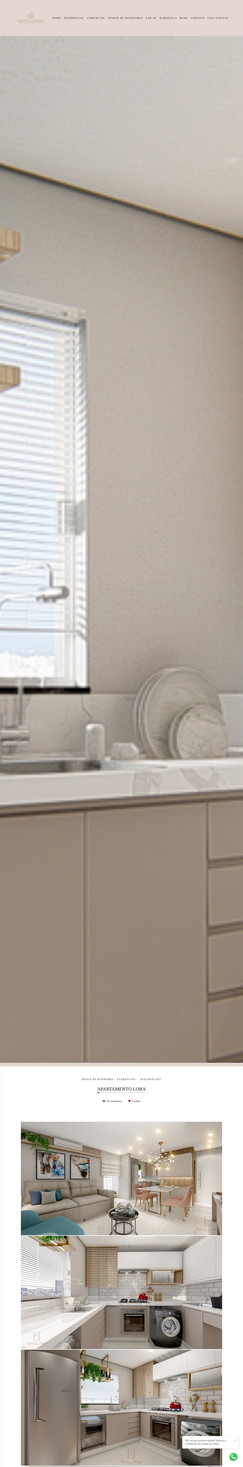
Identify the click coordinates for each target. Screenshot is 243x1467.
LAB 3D (151, 18)
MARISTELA (168, 18)
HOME (57, 18)
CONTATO (198, 18)
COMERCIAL (96, 18)
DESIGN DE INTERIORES (125, 18)
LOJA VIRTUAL (218, 18)
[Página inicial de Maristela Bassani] (30, 18)
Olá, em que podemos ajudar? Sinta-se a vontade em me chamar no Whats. (205, 1442)
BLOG (184, 18)
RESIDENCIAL (74, 18)
